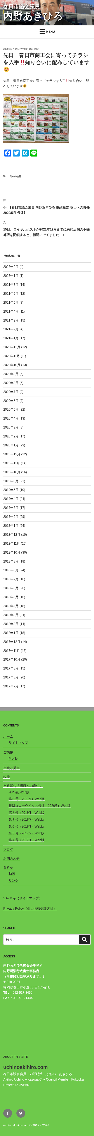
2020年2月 (11, 436)
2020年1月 (11, 445)
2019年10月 (11, 472)
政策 (6, 777)
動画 (12, 873)
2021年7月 (11, 284)
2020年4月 (11, 418)
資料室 (8, 867)
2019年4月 (11, 499)
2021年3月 (11, 320)
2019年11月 (11, 463)
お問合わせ (11, 858)
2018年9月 (11, 561)
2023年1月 (11, 275)
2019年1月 (11, 525)
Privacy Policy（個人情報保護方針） (30, 908)
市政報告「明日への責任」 (23, 786)
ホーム (8, 736)
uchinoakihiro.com (15, 1125)
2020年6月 (11, 401)
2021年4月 (11, 311)
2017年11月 (11, 650)
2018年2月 (11, 624)
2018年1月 (11, 633)
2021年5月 (11, 302)
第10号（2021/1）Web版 (27, 799)
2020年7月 (11, 392)
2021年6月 (11, 293)
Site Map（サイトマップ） (22, 898)
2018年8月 (11, 570)
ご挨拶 (8, 752)
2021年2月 (11, 329)
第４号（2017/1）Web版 (26, 840)
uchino (34, 49)
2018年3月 (11, 615)
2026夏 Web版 (19, 792)
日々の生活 (15, 176)
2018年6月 (11, 588)
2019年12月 (11, 454)
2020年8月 (11, 383)
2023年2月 (11, 267)
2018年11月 (11, 543)
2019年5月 (11, 490)
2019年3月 (11, 507)
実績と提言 (11, 768)
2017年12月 (11, 642)
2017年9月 (11, 668)
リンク (13, 880)
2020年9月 (11, 374)
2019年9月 (11, 481)
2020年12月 (11, 347)
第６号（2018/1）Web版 (26, 826)
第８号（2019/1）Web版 (26, 812)
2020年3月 (11, 427)
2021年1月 (11, 338)
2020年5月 (11, 409)
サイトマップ (18, 742)
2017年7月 (11, 686)
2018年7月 (11, 579)
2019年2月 (11, 516)
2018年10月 (11, 552)
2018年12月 (11, 534)
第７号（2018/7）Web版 (26, 819)
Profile (13, 758)
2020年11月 (11, 356)
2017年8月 (11, 677)
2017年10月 (11, 659)
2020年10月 (11, 365)
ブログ (8, 849)
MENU (50, 31)
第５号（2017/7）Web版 (26, 833)
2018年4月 (11, 606)
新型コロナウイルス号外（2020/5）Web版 (40, 805)
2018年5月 (11, 597)
